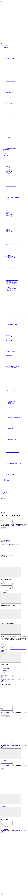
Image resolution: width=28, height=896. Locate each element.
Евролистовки (9, 213)
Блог (4, 152)
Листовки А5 (9, 215)
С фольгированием (10, 173)
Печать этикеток (9, 428)
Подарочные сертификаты (11, 390)
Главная (5, 492)
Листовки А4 (9, 214)
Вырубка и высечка (10, 103)
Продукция (5, 155)
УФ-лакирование (9, 69)
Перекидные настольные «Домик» (13, 282)
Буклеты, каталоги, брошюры (12, 244)
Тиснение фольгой (10, 92)
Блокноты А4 (9, 230)
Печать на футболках (10, 378)
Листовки (8, 212)
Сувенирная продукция (11, 401)
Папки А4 (8, 255)
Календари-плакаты (10, 283)
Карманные (8, 281)
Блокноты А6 (9, 232)
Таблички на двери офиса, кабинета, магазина (16, 313)
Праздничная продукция (11, 324)
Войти (4, 670)
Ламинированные (10, 169)
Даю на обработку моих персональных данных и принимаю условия (14, 525)
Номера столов (9, 355)
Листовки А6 (9, 216)
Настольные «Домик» (10, 285)
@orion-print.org (5, 480)
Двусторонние (9, 171)
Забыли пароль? (6, 672)
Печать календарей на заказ (12, 280)
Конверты (8, 335)
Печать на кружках (10, 403)
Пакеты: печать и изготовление (13, 197)
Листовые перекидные (11, 288)
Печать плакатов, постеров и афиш (13, 417)
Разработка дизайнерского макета (13, 463)
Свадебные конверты (10, 353)
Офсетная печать (9, 126)
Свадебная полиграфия (11, 351)
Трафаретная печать (10, 58)
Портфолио (5, 475)
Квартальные (9, 284)
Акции (4, 153)
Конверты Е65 (9, 340)
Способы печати (6, 47)
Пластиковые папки (10, 257)
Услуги (4, 440)
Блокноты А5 (9, 231)
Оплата (4, 150)
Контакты (5, 476)
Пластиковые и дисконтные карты (13, 301)
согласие (6, 524)
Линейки (8, 405)
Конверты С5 (9, 338)
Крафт (7, 174)
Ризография (8, 114)
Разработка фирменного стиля (12, 452)
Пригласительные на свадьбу (12, 352)
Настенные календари (11, 290)
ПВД (7, 198)
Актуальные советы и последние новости (12, 493)
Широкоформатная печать (11, 148)
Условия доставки (10, 474)
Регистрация (6, 671)
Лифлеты (8, 218)
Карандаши (8, 404)
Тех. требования (6, 149)
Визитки (8, 166)
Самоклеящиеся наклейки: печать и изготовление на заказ (14, 367)
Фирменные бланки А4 (11, 186)
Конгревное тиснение (10, 81)
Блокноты (8, 229)
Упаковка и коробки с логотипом (13, 268)
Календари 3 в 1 (9, 287)
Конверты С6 (9, 339)
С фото (7, 289)
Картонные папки (10, 256)
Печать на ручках (9, 402)
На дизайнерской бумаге (11, 167)
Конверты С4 (9, 336)
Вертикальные (9, 172)
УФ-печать (8, 137)
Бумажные (8, 199)
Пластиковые (9, 170)
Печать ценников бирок (11, 439)
